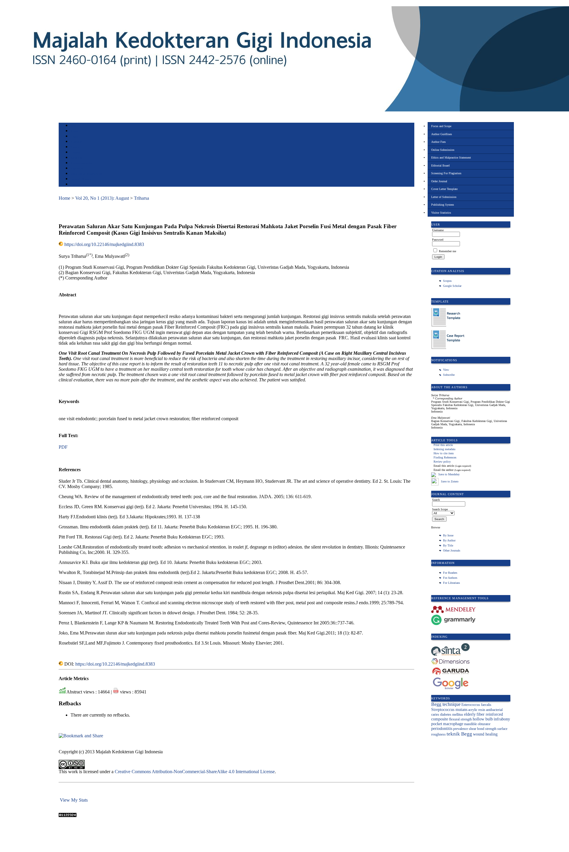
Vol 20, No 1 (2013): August (102, 198)
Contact (76, 184)
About (75, 131)
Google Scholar (452, 285)
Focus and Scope (441, 126)
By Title (448, 545)
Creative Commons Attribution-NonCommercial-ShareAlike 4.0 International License (195, 771)
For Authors (450, 577)
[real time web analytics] (67, 815)
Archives (76, 157)
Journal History (81, 179)
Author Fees (438, 141)
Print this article (443, 445)
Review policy (442, 461)
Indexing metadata (444, 449)
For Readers (450, 572)
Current (76, 152)
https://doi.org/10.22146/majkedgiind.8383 (104, 244)
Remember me (447, 251)
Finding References (445, 457)
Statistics (77, 168)
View (446, 369)
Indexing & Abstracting (86, 173)
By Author (449, 540)
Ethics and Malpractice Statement (451, 157)
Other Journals (451, 550)
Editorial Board (440, 165)
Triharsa (141, 198)
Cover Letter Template (444, 189)
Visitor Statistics (441, 212)
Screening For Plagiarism (446, 173)
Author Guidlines (441, 134)
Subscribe (449, 374)
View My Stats (74, 800)
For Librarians (451, 582)
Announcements (81, 163)
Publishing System (442, 204)
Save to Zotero (449, 481)
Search (75, 147)
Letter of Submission (443, 197)
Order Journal (439, 181)
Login (75, 136)
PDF (63, 447)
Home (74, 125)
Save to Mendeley (449, 474)
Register (76, 141)
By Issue (448, 535)
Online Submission (442, 149)
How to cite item (444, 453)
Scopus (447, 280)
